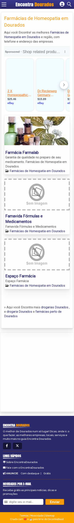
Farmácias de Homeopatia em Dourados (37, 171)
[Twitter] (17, 446)
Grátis (47, 473)
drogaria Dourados (19, 311)
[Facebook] (7, 446)
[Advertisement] (37, 371)
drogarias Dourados (54, 307)
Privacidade (36, 515)
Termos (24, 515)
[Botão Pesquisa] (70, 4)
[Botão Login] (62, 4)
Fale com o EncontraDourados (25, 467)
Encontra (35, 4)
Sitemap (49, 515)
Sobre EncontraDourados (21, 462)
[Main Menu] (4, 4)
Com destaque (30, 473)
